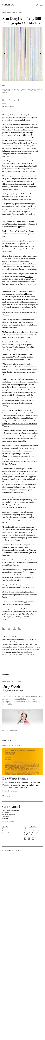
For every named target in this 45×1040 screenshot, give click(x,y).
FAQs (25, 829)
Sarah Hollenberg (11, 791)
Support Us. (6, 833)
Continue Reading (9, 730)
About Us (5, 827)
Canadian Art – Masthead (31, 831)
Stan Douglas (30, 117)
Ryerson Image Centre (17, 163)
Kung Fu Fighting (11, 464)
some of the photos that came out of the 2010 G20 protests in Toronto (19, 423)
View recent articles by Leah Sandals (18, 655)
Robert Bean (20, 529)
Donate (4, 831)
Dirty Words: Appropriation (12, 688)
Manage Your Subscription (32, 833)
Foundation (5, 829)
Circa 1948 (31, 124)
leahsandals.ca (26, 652)
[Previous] (4, 54)
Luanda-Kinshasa (24, 145)
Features (6, 12)
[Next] (40, 54)
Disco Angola (26, 279)
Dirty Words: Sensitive (15, 778)
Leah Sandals (9, 106)
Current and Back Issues (31, 827)
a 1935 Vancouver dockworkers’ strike (17, 414)
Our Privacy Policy (29, 835)
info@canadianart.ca (8, 821)
